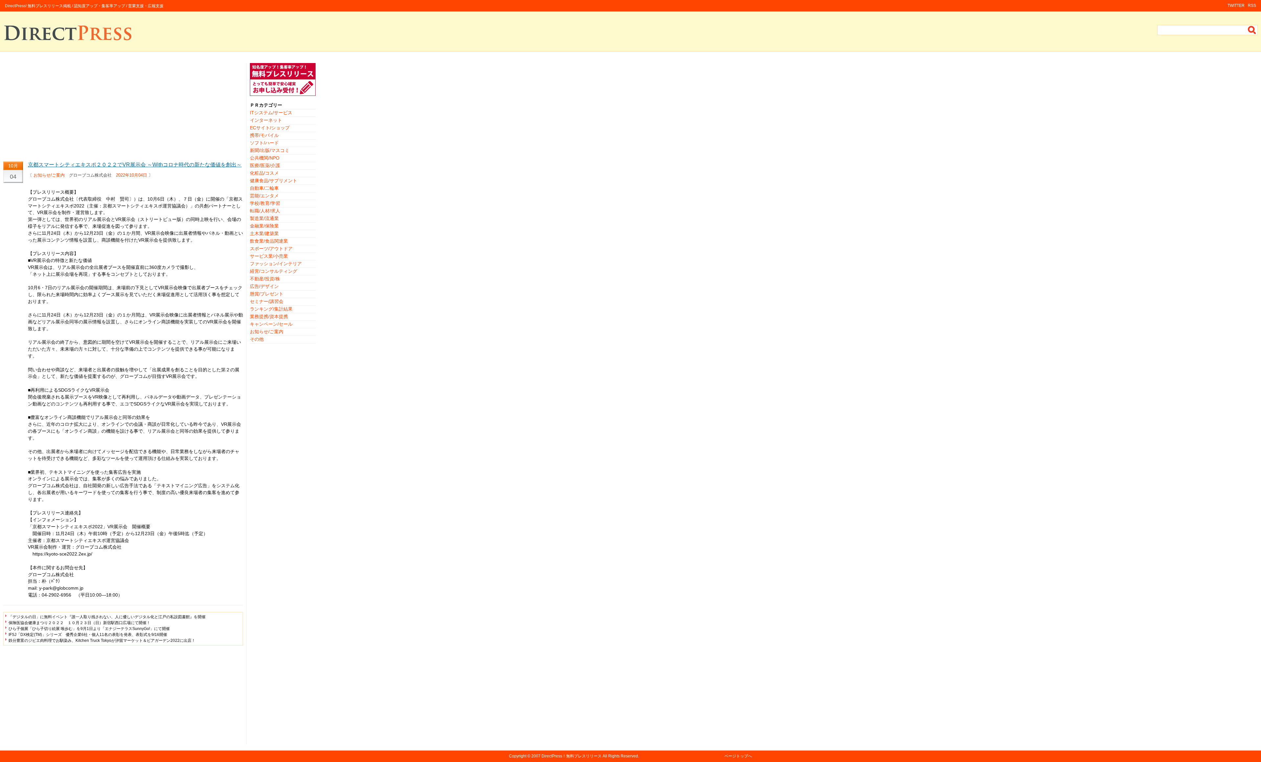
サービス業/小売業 (269, 256)
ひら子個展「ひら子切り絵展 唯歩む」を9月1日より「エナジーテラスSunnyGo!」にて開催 (89, 628)
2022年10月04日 (131, 175)
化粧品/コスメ (264, 173)
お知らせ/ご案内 (49, 175)
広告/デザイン (264, 286)
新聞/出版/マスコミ (269, 150)
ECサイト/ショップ (270, 127)
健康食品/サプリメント (273, 180)
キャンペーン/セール (271, 324)
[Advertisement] (123, 109)
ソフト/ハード (264, 142)
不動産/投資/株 (265, 278)
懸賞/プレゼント (266, 293)
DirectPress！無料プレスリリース (572, 756)
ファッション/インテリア (276, 263)
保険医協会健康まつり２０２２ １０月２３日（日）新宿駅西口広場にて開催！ (79, 622)
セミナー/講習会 (266, 301)
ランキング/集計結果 (271, 309)
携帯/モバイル (264, 135)
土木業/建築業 (264, 233)
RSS (1252, 5)
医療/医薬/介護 (265, 165)
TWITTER (1236, 5)
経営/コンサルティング (273, 271)
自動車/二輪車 (264, 188)
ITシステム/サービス (271, 112)
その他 (257, 339)
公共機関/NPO (264, 158)
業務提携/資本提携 (269, 316)
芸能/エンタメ (264, 195)
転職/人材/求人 (265, 210)
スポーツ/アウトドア (271, 248)
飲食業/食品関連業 (269, 241)
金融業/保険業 (264, 226)
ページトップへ (738, 756)
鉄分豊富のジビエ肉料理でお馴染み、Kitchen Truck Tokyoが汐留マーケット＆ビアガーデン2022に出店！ (102, 640)
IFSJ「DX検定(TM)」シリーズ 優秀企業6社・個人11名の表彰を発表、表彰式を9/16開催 (88, 634)
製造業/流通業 (264, 218)
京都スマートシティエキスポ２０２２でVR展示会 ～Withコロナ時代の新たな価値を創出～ (135, 164)
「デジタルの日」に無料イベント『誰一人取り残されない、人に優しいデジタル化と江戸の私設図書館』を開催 (107, 617)
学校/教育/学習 (265, 203)
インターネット (266, 120)
